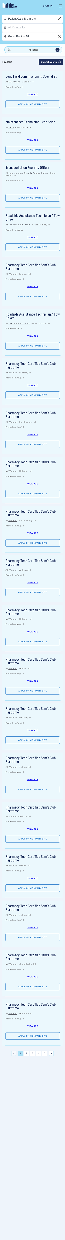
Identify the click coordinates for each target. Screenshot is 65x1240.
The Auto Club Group (19, 224)
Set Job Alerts (49, 62)
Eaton (11, 127)
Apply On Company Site (32, 104)
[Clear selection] (60, 19)
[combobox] (35, 19)
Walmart (12, 274)
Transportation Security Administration (28, 173)
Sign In (48, 5)
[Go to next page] (51, 1053)
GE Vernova (14, 81)
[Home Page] (11, 6)
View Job (32, 94)
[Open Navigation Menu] (60, 5)
